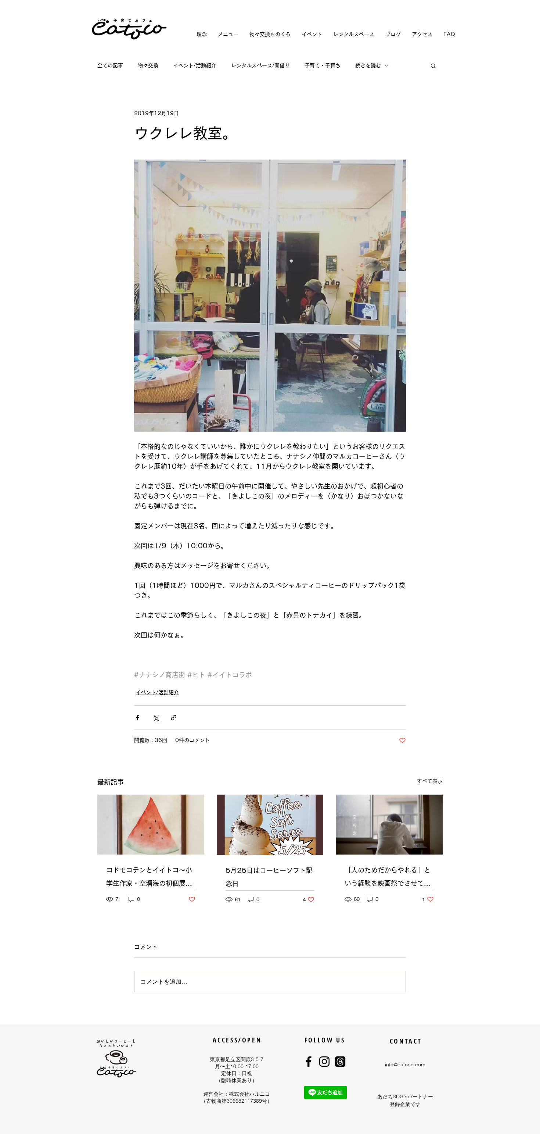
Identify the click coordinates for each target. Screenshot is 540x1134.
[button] (433, 65)
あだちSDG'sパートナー (405, 1096)
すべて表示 (430, 781)
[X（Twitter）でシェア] (155, 717)
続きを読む (368, 65)
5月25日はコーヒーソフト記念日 (269, 877)
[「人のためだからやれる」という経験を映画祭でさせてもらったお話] (389, 825)
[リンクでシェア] (173, 717)
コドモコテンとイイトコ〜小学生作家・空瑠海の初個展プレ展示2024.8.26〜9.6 (149, 878)
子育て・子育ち (323, 65)
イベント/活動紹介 (194, 65)
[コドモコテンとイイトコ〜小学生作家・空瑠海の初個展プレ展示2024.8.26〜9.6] (150, 825)
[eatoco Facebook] (309, 1062)
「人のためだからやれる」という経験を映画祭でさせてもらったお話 (388, 878)
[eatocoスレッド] (340, 1062)
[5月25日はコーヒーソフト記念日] (270, 825)
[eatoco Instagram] (324, 1062)
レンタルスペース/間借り (260, 65)
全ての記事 (110, 65)
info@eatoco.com (405, 1064)
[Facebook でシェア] (137, 717)
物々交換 (148, 65)
